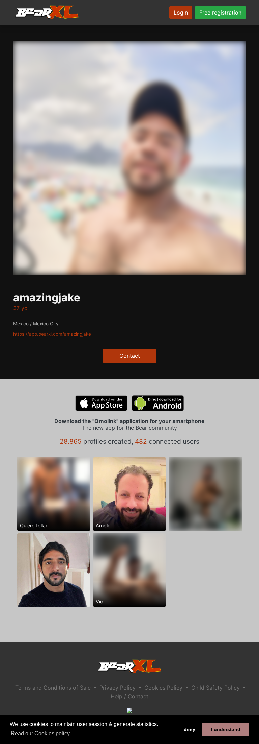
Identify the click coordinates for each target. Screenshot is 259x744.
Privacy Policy (117, 687)
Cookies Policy (163, 687)
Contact (129, 355)
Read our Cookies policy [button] (40, 733)
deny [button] (189, 729)
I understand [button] (225, 729)
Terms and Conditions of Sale (53, 687)
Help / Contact (129, 696)
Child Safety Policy (215, 687)
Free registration (220, 12)
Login (181, 12)
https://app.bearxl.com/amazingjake (52, 334)
